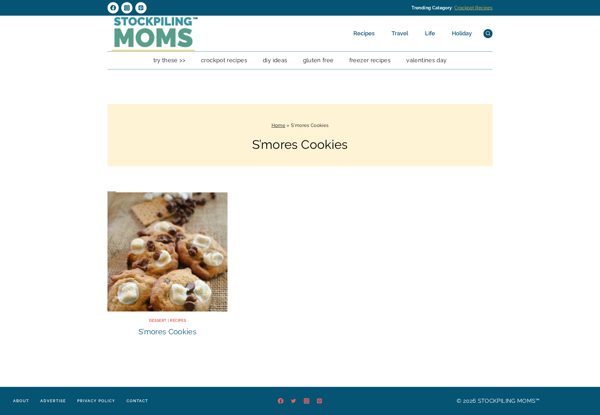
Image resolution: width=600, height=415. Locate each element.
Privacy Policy (96, 401)
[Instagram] (126, 7)
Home (278, 125)
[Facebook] (113, 7)
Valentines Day (426, 60)
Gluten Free (318, 60)
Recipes (364, 33)
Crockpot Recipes (473, 7)
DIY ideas (275, 60)
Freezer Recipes (370, 60)
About (21, 401)
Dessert (158, 320)
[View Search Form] (487, 33)
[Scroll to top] (586, 391)
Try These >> (169, 60)
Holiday (462, 33)
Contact (137, 401)
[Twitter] (293, 401)
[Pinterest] (141, 7)
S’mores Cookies (167, 331)
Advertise (53, 401)
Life (430, 33)
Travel (400, 33)
